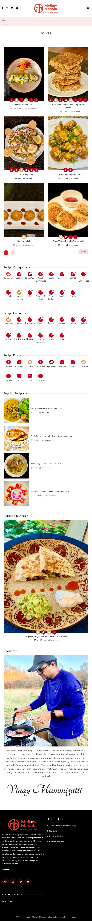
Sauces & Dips (40, 298)
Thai (62, 339)
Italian (83, 323)
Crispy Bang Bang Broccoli (68, 174)
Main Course (19, 298)
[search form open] (88, 8)
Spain (51, 339)
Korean (8, 339)
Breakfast (30, 278)
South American (40, 340)
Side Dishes (51, 298)
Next (83, 251)
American (8, 323)
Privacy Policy (56, 836)
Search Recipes (56, 841)
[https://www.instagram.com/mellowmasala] (13, 881)
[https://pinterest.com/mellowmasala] (20, 881)
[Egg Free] (16, 100)
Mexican (30, 339)
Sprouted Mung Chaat (24, 174)
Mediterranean (21, 339)
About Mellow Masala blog (62, 825)
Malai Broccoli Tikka (24, 104)
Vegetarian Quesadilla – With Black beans (46, 636)
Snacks (62, 296)
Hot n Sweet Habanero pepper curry (46, 408)
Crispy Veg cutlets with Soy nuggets (68, 241)
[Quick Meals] (26, 100)
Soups (73, 296)
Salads (30, 296)
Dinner (73, 277)
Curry (51, 277)
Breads (19, 277)
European (30, 323)
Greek (62, 323)
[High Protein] (66, 100)
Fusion (51, 323)
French (40, 323)
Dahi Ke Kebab (23, 241)
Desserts (62, 277)
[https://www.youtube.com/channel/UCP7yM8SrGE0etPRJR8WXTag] (28, 881)
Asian (19, 323)
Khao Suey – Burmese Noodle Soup (46, 464)
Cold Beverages (41, 279)
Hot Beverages (84, 279)
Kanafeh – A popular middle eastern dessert (50, 491)
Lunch (8, 296)
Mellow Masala (38, 917)
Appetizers (9, 278)
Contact (53, 831)
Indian (73, 323)
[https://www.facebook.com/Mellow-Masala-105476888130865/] (5, 881)
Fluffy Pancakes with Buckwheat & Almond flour (51, 436)
